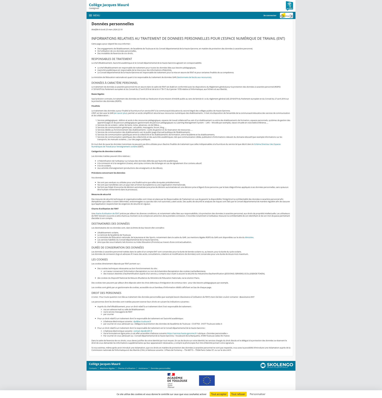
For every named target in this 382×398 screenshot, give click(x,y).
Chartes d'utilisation (126, 368)
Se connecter (270, 15)
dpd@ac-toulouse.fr (142, 321)
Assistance (143, 368)
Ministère (249, 237)
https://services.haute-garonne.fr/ (182, 333)
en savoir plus (120, 113)
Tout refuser (238, 394)
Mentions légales (107, 368)
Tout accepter (219, 394)
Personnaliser (257, 394)
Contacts (93, 368)
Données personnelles (160, 368)
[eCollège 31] (286, 15)
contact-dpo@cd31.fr (143, 331)
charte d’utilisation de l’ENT (107, 213)
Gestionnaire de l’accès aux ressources (194, 77)
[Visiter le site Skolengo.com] (276, 367)
